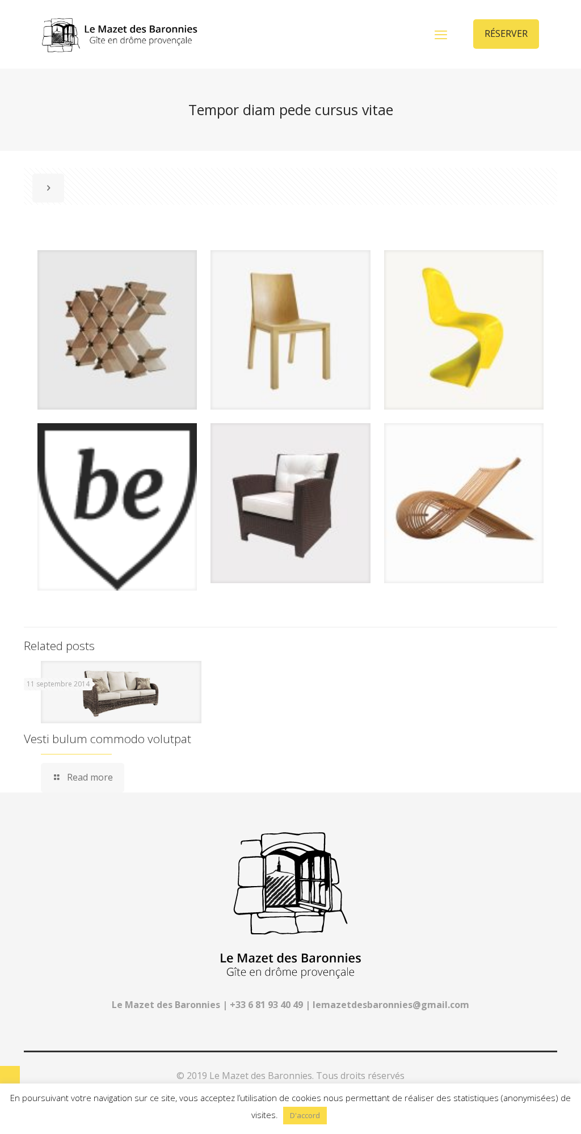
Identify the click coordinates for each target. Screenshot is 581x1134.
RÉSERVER (506, 33)
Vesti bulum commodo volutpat (107, 739)
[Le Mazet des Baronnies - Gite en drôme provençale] (119, 34)
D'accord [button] (305, 1115)
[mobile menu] (441, 34)
